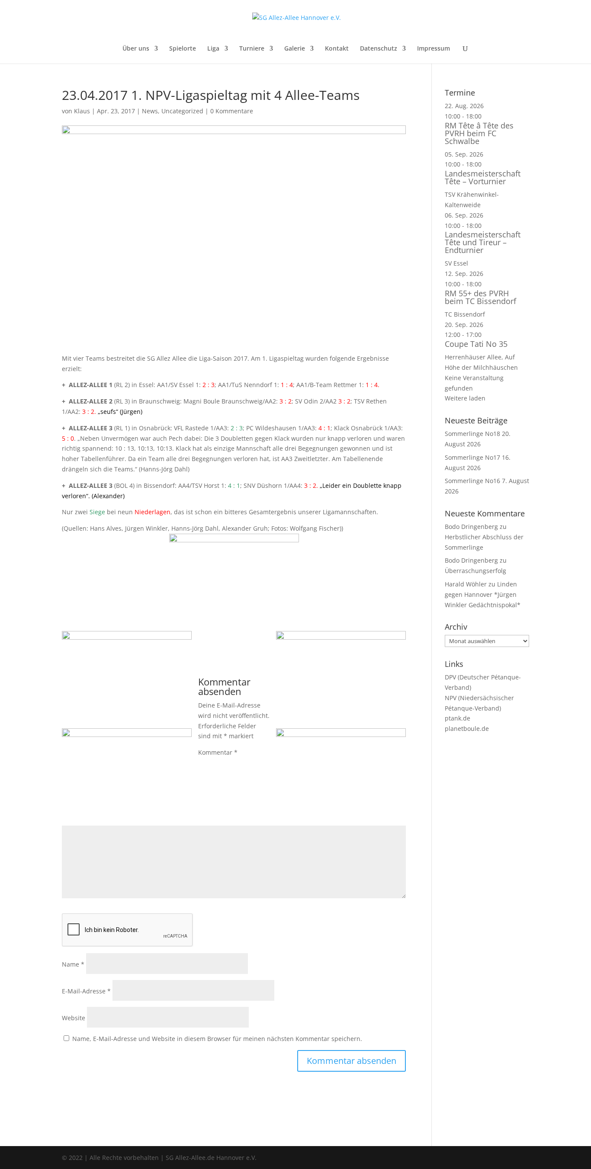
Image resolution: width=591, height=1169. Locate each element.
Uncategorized (182, 111)
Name (73, 964)
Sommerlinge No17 (472, 457)
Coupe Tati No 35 (476, 344)
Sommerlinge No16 (472, 481)
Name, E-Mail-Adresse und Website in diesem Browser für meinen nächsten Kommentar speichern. (217, 1038)
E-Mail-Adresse (86, 991)
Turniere (251, 48)
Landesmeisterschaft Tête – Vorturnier (482, 177)
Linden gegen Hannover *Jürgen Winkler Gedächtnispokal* (482, 594)
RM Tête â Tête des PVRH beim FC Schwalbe (479, 133)
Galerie (294, 48)
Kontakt (337, 48)
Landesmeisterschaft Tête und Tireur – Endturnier (482, 242)
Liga (213, 48)
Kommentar (218, 752)
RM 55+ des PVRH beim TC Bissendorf (480, 297)
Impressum (433, 48)
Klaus (82, 111)
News (150, 111)
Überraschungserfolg (475, 571)
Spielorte (182, 48)
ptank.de (457, 718)
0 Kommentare (231, 111)
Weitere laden (465, 398)
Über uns (135, 48)
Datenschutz (378, 48)
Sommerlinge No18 (472, 433)
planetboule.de (467, 728)
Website (73, 1018)
